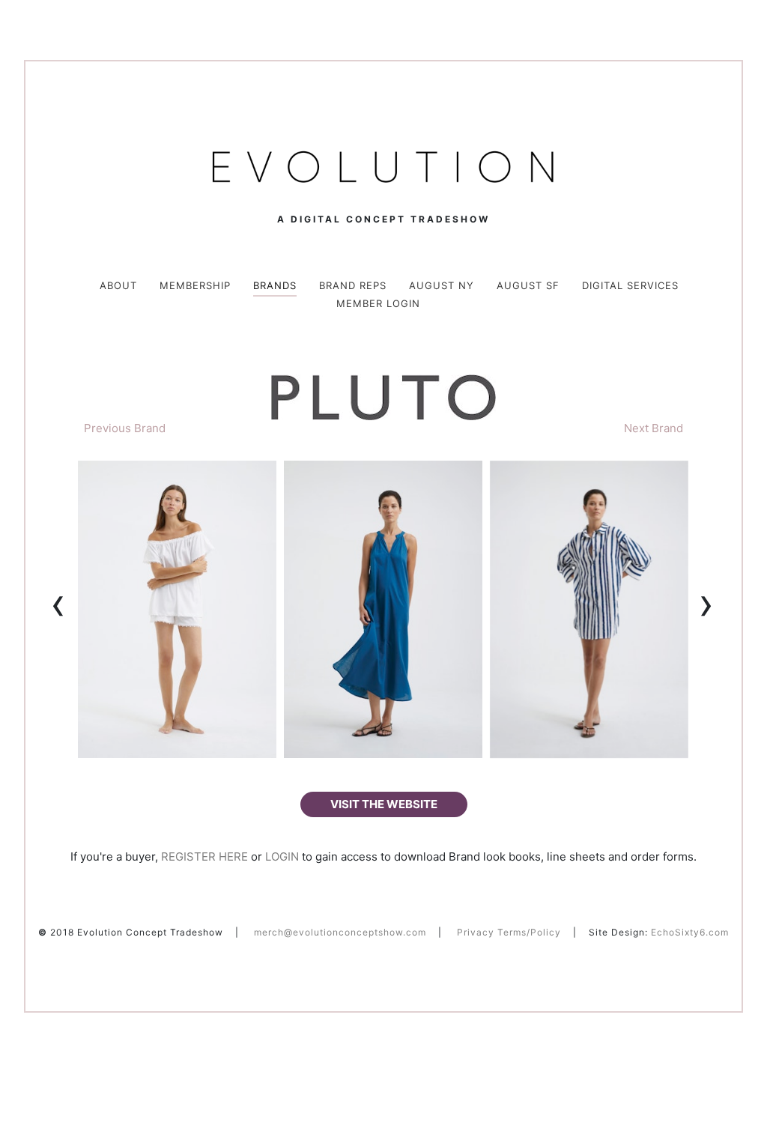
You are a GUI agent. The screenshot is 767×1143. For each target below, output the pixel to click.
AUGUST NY (441, 285)
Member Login (378, 303)
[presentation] (57, 609)
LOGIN (282, 856)
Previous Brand (125, 428)
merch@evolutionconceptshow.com (340, 932)
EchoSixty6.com (690, 932)
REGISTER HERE (204, 856)
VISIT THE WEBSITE (383, 804)
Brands (275, 285)
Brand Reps (352, 285)
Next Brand (653, 428)
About (118, 285)
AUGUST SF (528, 285)
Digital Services (630, 285)
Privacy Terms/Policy (509, 932)
